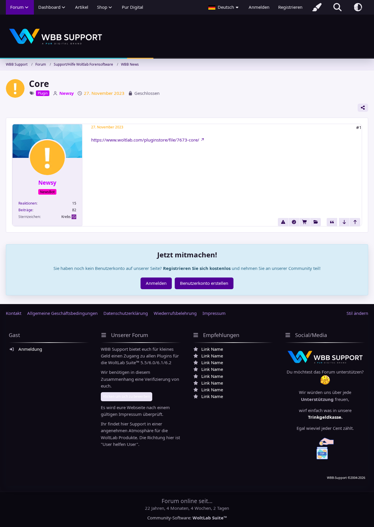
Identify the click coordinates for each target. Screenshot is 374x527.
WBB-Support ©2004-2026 (346, 478)
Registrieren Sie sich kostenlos (197, 268)
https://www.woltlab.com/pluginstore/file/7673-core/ (145, 140)
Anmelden (259, 7)
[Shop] (304, 222)
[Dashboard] (294, 222)
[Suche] (337, 7)
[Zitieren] (332, 222)
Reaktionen (27, 203)
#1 (359, 127)
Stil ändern (357, 313)
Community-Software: (187, 518)
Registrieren (290, 7)
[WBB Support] (187, 36)
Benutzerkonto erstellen (204, 283)
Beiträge (25, 209)
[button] (224, 7)
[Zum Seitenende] (344, 222)
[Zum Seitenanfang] (355, 222)
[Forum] (315, 222)
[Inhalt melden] (283, 222)
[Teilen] (363, 108)
